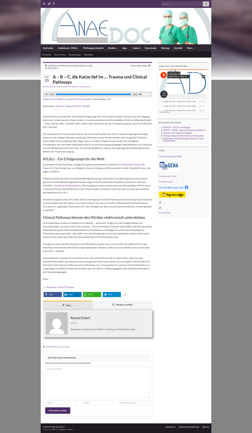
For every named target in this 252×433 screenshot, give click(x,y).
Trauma (66, 346)
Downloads (150, 48)
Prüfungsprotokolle (93, 48)
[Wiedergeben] (46, 94)
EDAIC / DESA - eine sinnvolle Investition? (184, 130)
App (124, 48)
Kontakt (178, 48)
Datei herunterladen (53, 99)
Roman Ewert (51, 86)
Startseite (48, 48)
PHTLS (55, 346)
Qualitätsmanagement (69, 86)
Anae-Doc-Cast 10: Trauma (60, 287)
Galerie (136, 48)
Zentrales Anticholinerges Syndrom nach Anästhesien (183, 139)
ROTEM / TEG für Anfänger (176, 127)
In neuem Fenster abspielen (78, 99)
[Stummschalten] (140, 94)
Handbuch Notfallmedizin (67, 185)
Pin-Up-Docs (165, 212)
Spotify (86, 106)
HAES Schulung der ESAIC (170, 156)
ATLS (48, 346)
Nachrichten (60, 54)
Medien (112, 48)
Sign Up (205, 427)
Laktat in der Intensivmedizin (177, 132)
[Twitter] (49, 3)
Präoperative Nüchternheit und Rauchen (183, 135)
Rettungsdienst (85, 86)
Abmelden (88, 54)
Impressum (170, 427)
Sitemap (165, 48)
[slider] (147, 94)
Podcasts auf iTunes (168, 176)
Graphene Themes (65, 429)
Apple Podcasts (73, 106)
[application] (97, 94)
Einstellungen (75, 54)
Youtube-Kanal (165, 181)
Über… (190, 48)
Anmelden (46, 54)
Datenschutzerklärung (189, 427)
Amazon (60, 106)
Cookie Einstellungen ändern (54, 427)
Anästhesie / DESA (67, 48)
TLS (60, 346)
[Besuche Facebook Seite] (54, 3)
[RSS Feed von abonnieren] (44, 3)
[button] (53, 294)
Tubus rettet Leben (138, 65)
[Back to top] (245, 426)
